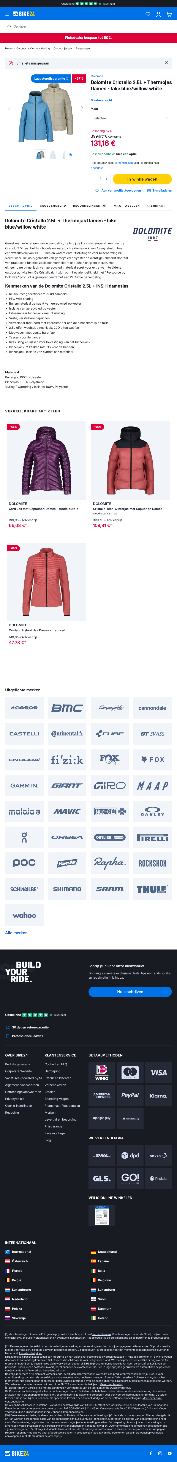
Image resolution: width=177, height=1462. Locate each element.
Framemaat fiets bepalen (62, 1105)
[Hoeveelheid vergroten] (106, 179)
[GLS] (101, 1178)
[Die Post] (158, 1155)
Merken (50, 1112)
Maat (94, 108)
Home (9, 48)
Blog (48, 1140)
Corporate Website (18, 1071)
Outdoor (21, 48)
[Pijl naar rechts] (81, 460)
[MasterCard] (130, 1072)
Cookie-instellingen (18, 1105)
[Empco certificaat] (101, 1215)
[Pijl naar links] (11, 460)
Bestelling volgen (57, 1098)
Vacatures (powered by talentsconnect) (25, 1078)
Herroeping (52, 1071)
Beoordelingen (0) (90, 205)
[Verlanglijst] (148, 14)
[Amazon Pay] (101, 1118)
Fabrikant (156, 205)
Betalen (50, 1092)
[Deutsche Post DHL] (101, 1155)
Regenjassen (83, 48)
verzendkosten (101, 1334)
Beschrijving (21, 205)
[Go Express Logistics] (130, 1178)
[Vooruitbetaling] (130, 1118)
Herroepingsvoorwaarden (23, 1092)
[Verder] (82, 108)
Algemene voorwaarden (22, 1085)
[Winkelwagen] (169, 14)
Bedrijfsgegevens (17, 1064)
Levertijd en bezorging (61, 1119)
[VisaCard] (158, 1072)
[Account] (158, 14)
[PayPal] (130, 1095)
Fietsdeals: (74, 37)
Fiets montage (55, 1133)
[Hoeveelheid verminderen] (95, 179)
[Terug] (9, 108)
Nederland (97, 168)
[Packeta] (158, 1178)
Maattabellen (127, 205)
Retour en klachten (58, 1078)
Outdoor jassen (63, 48)
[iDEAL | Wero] (101, 1072)
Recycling (12, 1112)
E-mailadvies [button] (162, 190)
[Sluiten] (166, 62)
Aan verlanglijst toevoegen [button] (121, 190)
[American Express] (101, 1095)
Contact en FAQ (56, 1064)
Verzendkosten (55, 1085)
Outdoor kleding (40, 48)
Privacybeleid (14, 1098)
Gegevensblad (53, 205)
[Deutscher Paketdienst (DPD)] (130, 1155)
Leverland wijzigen (30, 1353)
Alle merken (16, 933)
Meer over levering (111, 1384)
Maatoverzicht (101, 100)
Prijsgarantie (53, 1126)
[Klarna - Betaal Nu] (158, 1095)
